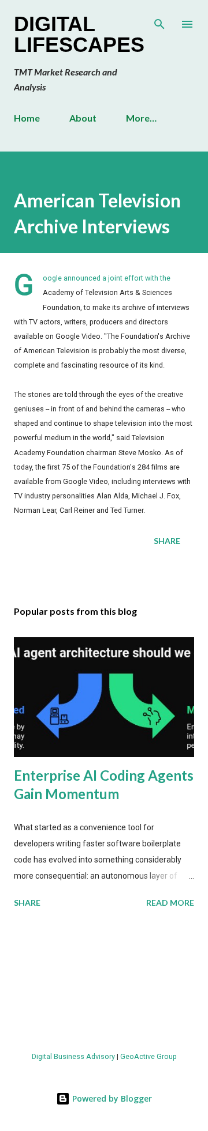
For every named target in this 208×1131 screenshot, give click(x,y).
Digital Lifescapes (79, 34)
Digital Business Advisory (73, 1056)
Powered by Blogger (111, 1098)
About (82, 117)
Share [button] (167, 541)
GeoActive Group (148, 1056)
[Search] (159, 21)
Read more (170, 902)
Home (27, 117)
